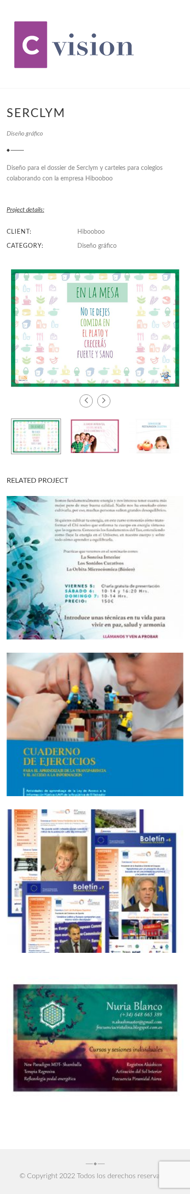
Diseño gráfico (25, 134)
